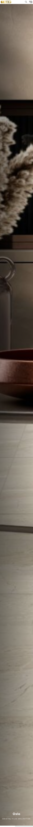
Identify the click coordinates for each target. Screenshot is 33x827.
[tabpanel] (16, 415)
